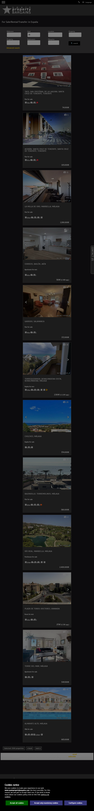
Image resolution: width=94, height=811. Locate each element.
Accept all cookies (17, 803)
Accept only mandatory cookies (46, 803)
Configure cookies (75, 803)
